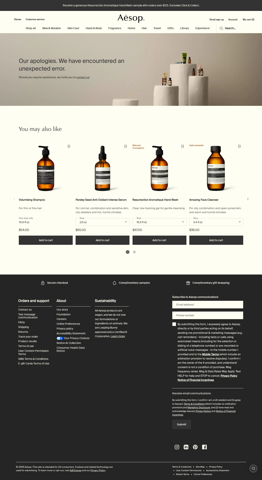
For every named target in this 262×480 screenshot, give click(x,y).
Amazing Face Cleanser (203, 200)
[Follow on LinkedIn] (186, 447)
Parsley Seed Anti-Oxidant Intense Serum (101, 200)
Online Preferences (68, 323)
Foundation (63, 314)
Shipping (23, 327)
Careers (61, 319)
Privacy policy (65, 328)
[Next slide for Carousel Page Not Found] (247, 199)
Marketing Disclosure (199, 407)
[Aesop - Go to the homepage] (131, 18)
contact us (82, 77)
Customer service (35, 19)
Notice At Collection (69, 343)
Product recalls (27, 341)
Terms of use (26, 346)
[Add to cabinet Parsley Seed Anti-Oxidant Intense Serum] (125, 146)
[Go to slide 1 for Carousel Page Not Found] (127, 252)
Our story (62, 309)
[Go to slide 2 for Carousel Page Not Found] (134, 252)
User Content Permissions (189, 470)
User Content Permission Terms (33, 352)
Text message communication (28, 316)
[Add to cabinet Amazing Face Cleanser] (239, 146)
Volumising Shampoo (32, 200)
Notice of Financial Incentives (196, 380)
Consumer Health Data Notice (71, 349)
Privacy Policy (229, 376)
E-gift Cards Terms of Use (33, 363)
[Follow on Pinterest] (195, 447)
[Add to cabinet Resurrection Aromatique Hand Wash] (182, 146)
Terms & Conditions (194, 403)
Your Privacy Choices (76, 338)
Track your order (28, 336)
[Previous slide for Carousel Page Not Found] (14, 199)
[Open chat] (253, 468)
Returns (23, 332)
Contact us (25, 309)
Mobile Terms (210, 354)
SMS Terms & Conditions (33, 359)
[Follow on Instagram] (176, 447)
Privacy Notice (203, 411)
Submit (181, 424)
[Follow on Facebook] (204, 447)
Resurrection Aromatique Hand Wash (155, 200)
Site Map (200, 466)
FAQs (21, 322)
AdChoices (75, 470)
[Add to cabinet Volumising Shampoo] (69, 146)
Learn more (118, 336)
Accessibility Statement (71, 333)
